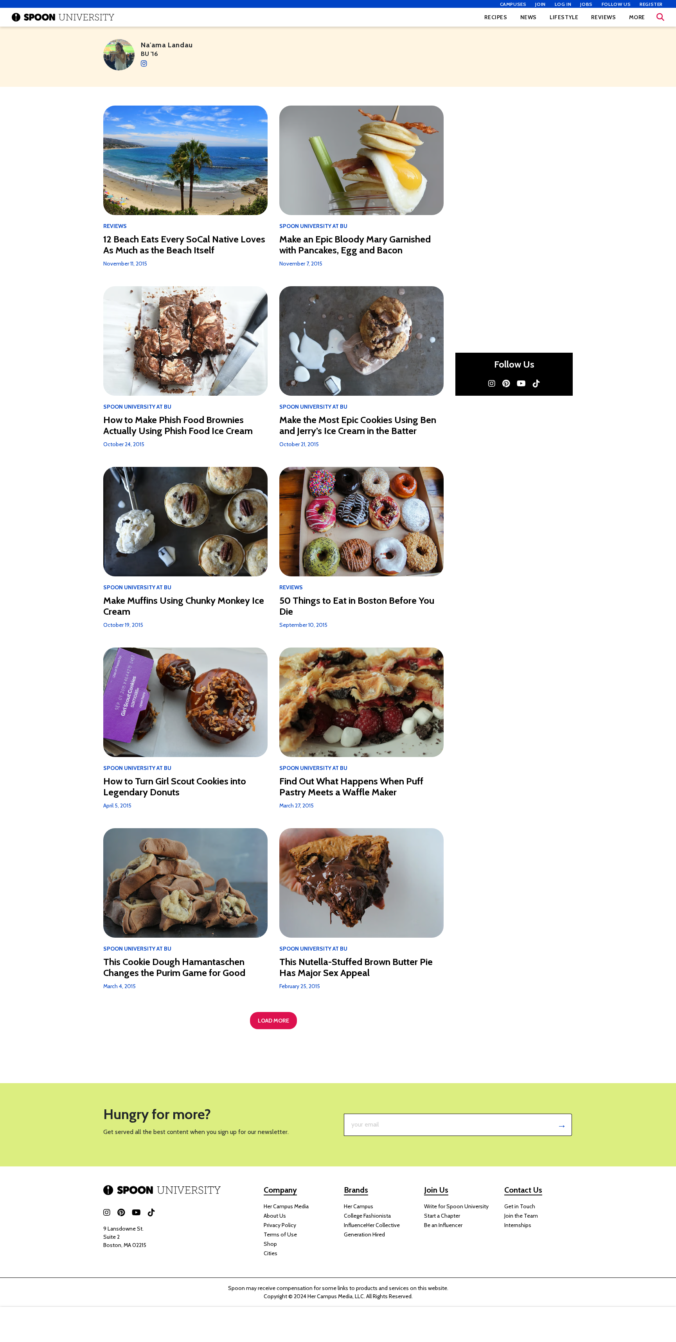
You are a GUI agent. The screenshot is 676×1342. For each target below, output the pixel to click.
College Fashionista (367, 1215)
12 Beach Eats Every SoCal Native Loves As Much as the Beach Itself (184, 245)
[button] (660, 17)
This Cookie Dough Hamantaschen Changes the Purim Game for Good (174, 967)
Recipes (495, 17)
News (528, 17)
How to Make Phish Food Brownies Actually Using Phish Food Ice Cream (178, 425)
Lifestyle (564, 17)
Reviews (603, 17)
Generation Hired (364, 1234)
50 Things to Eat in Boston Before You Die (356, 606)
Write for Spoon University (456, 1206)
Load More (273, 1020)
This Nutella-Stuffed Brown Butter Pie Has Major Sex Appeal (356, 967)
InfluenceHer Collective (372, 1225)
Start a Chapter (442, 1215)
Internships (517, 1225)
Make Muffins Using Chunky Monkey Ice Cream (183, 606)
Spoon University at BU (313, 226)
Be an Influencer (443, 1225)
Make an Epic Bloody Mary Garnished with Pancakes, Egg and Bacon (355, 245)
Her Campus (358, 1206)
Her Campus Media (286, 1206)
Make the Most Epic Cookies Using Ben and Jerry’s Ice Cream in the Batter (357, 425)
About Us (275, 1215)
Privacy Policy (280, 1225)
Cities (270, 1253)
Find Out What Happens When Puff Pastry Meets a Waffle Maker (351, 787)
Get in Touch (519, 1206)
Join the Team (521, 1215)
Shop (270, 1243)
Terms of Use (280, 1234)
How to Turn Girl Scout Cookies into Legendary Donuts (174, 787)
